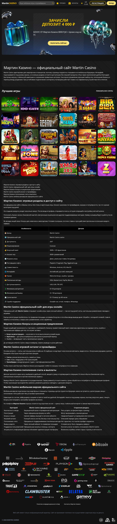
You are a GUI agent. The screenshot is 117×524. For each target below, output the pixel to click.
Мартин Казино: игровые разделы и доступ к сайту (22, 185)
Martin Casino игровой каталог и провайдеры (20, 192)
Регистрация (98, 3)
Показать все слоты (104, 91)
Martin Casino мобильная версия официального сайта (23, 197)
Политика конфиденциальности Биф (48, 504)
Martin (9, 3)
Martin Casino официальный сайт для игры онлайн (22, 187)
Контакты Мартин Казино (72, 504)
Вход (111, 3)
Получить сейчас (58, 43)
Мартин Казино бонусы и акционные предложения (22, 189)
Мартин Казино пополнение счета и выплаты (20, 194)
